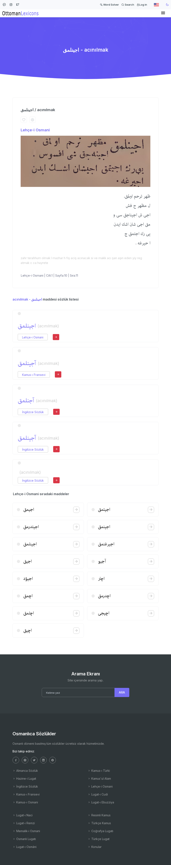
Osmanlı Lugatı (25, 839)
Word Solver (111, 4)
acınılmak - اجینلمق (27, 299)
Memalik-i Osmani (27, 831)
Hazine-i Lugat (25, 778)
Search (129, 4)
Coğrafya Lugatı (102, 831)
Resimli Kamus (101, 815)
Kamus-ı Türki (100, 770)
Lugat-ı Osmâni (25, 847)
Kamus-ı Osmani (26, 802)
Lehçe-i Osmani (35, 130)
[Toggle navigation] (163, 13)
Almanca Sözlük (26, 770)
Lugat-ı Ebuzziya (102, 802)
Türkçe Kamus (101, 823)
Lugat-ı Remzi (25, 823)
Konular (96, 847)
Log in (143, 4)
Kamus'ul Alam (101, 778)
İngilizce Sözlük (33, 412)
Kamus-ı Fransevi (33, 375)
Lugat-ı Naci (24, 815)
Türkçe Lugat (100, 839)
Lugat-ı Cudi (99, 794)
